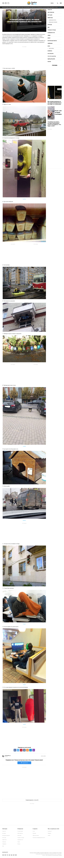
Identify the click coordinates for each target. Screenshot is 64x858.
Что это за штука (52, 56)
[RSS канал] (16, 855)
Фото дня (4, 837)
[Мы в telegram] (6, 3)
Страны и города (52, 29)
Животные (50, 17)
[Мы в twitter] (8, 3)
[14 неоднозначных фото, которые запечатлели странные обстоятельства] (33, 750)
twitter (24, 199)
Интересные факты (52, 40)
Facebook (50, 831)
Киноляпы (51, 48)
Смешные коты (52, 20)
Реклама (34, 833)
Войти (52, 3)
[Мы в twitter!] (7, 855)
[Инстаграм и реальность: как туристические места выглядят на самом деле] (55, 92)
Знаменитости (51, 32)
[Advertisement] (24, 56)
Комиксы (50, 50)
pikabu (24, 520)
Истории (4, 833)
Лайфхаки (50, 43)
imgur (24, 624)
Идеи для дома (51, 58)
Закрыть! (60, 7)
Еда (48, 27)
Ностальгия (50, 53)
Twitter (49, 835)
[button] (15, 750)
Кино (49, 46)
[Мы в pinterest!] (11, 855)
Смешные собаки (53, 22)
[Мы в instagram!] (9, 855)
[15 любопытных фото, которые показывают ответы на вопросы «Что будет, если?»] (55, 113)
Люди (49, 35)
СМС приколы (51, 12)
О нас (34, 831)
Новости (50, 9)
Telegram (49, 833)
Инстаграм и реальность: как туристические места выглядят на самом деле (54, 103)
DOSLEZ (5, 852)
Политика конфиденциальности (39, 837)
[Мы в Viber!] (13, 855)
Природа (50, 24)
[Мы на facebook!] (3, 3)
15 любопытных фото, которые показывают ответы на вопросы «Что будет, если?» (54, 123)
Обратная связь (36, 835)
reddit (24, 446)
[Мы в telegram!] (5, 855)
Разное (49, 61)
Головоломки (20, 831)
